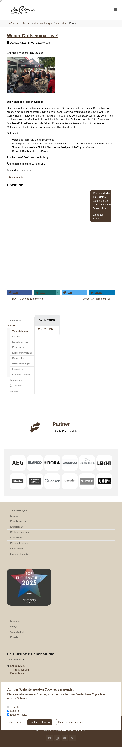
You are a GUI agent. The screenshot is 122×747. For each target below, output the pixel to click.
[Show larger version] (31, 74)
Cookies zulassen (40, 722)
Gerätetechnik (17, 632)
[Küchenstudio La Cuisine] (25, 9)
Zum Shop (47, 329)
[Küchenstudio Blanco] (35, 463)
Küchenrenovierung (20, 532)
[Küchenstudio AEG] (18, 463)
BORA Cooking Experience (26, 298)
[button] (19, 292)
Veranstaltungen (18, 510)
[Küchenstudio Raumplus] (70, 481)
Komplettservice (18, 521)
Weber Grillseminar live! (32, 35)
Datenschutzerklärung (70, 722)
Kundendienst (17, 537)
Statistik (14, 711)
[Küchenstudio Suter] (87, 481)
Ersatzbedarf (16, 527)
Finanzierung (17, 548)
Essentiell (15, 707)
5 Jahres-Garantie (19, 554)
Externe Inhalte (18, 714)
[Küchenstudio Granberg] (87, 463)
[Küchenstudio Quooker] (52, 481)
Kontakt (14, 637)
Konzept (14, 516)
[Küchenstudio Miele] (18, 481)
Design (13, 626)
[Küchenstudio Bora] (52, 463)
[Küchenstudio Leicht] (104, 463)
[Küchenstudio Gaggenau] (70, 463)
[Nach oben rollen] (115, 740)
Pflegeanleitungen (19, 543)
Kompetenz (16, 621)
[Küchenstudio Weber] (104, 481)
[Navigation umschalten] (115, 9)
